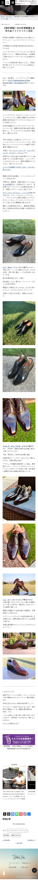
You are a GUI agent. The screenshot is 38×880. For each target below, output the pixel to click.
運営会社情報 (12, 867)
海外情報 (6, 835)
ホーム (2, 16)
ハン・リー (7, 600)
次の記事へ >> (31, 840)
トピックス (9, 16)
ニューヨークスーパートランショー (17, 830)
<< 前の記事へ (6, 840)
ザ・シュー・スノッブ (17, 150)
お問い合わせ (24, 867)
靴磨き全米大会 (16, 835)
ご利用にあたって (26, 863)
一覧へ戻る (19, 843)
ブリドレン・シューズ (20, 193)
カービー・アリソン (16, 153)
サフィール (7, 193)
